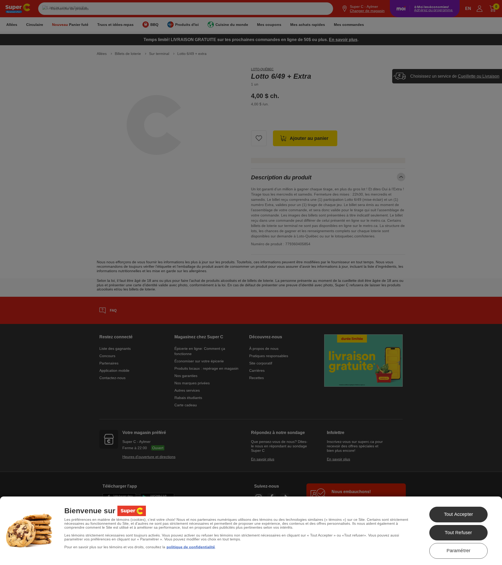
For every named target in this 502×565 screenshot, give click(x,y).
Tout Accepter (458, 514)
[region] (251, 530)
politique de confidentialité (191, 547)
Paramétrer (459, 550)
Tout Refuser (458, 532)
